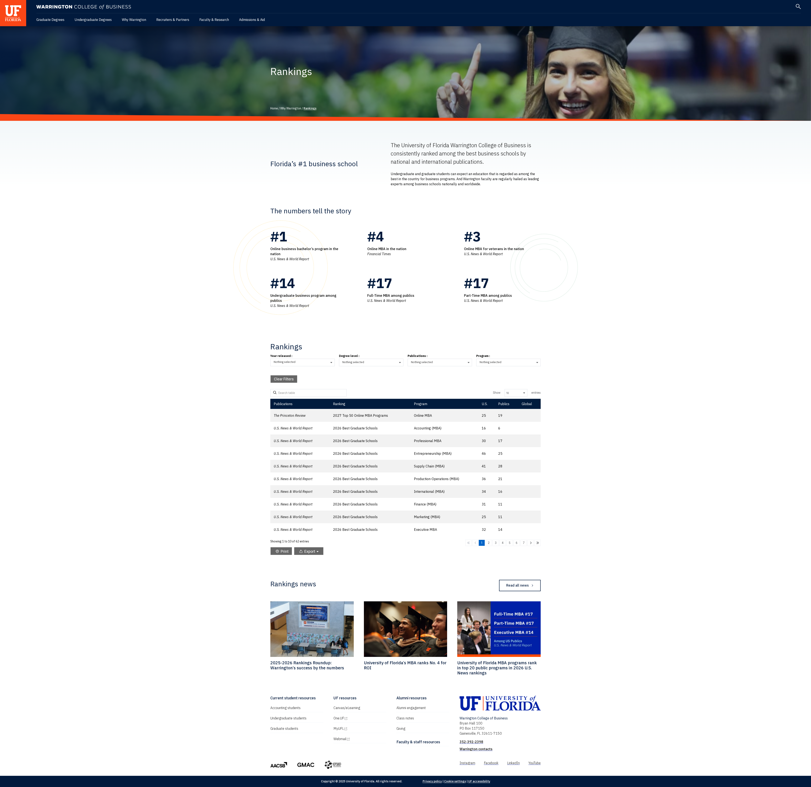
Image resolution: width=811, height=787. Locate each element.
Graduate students (284, 728)
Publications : (417, 356)
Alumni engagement (411, 708)
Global (527, 404)
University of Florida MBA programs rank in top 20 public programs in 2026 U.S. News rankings (497, 668)
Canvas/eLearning (346, 708)
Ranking (339, 404)
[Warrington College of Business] (83, 7)
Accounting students (285, 708)
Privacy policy (432, 781)
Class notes (405, 718)
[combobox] (304, 362)
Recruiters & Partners (172, 20)
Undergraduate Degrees (93, 20)
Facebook (491, 763)
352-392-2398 (471, 742)
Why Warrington (134, 20)
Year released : (281, 356)
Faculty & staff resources (418, 741)
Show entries (517, 393)
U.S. (484, 404)
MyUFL (356, 728)
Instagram (467, 763)
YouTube (534, 763)
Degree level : (349, 356)
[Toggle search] (798, 6)
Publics (503, 404)
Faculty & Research (214, 20)
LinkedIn (513, 763)
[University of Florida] (13, 13)
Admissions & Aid (252, 20)
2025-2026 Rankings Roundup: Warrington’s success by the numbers (307, 665)
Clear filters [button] (284, 379)
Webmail (357, 739)
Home (274, 108)
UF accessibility (479, 781)
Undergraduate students (288, 718)
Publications (283, 404)
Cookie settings (455, 781)
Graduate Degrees (50, 20)
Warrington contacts (476, 749)
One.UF (356, 718)
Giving (400, 728)
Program (420, 404)
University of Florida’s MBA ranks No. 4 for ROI (405, 665)
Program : (483, 356)
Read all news (517, 585)
